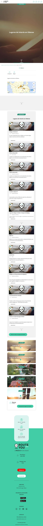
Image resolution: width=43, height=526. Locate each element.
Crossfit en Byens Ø (13, 191)
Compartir (10, 73)
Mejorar (21, 470)
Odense (22, 68)
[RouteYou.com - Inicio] (5, 2)
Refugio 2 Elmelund (13, 131)
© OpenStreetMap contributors (31, 92)
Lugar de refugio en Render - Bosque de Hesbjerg (19, 212)
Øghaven (11, 235)
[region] (21, 87)
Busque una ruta (23, 462)
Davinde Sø (11, 255)
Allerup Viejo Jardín (13, 153)
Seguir (14, 73)
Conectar (21, 476)
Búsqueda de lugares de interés (25, 406)
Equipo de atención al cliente (22, 524)
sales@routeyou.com (22, 519)
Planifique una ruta (22, 455)
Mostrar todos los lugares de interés (18, 334)
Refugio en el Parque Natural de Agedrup (17, 274)
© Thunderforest (25, 92)
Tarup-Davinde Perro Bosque (15, 295)
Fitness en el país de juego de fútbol (16, 316)
